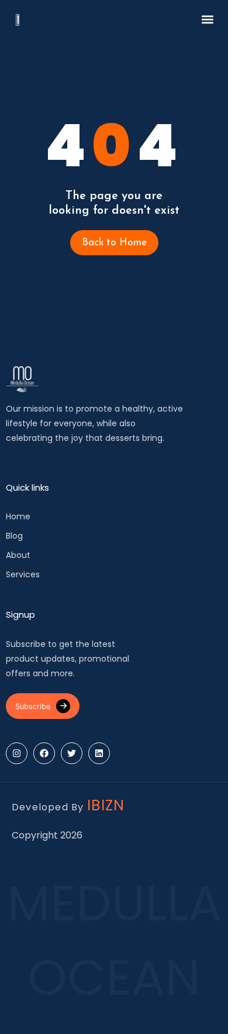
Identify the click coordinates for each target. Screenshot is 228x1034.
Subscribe (32, 706)
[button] (207, 19)
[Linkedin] (99, 753)
